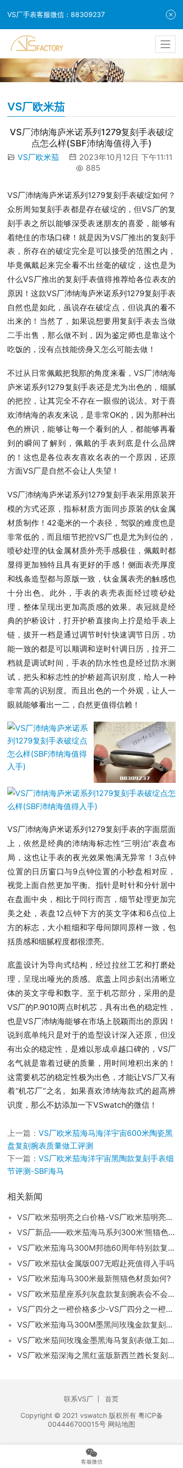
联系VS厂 (78, 1399)
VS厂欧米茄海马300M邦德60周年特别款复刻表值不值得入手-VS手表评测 (96, 1248)
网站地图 (121, 1424)
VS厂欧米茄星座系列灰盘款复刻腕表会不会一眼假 (96, 1294)
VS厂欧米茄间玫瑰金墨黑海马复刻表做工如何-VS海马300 (96, 1340)
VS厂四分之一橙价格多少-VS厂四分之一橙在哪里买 (96, 1309)
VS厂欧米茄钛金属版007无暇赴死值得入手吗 (95, 1263)
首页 (112, 1399)
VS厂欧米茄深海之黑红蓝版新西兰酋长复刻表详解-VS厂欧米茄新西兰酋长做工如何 (96, 1355)
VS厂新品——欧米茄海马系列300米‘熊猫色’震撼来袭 (96, 1232)
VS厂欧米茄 (38, 157)
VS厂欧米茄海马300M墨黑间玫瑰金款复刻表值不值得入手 (96, 1324)
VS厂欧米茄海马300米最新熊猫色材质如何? (94, 1278)
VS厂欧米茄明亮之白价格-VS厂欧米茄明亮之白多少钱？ (96, 1217)
